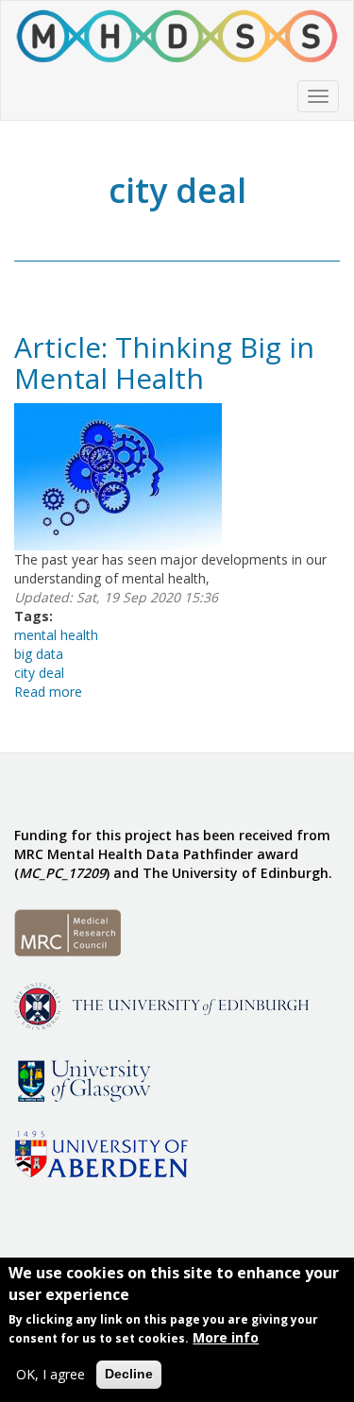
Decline (129, 1373)
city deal (39, 673)
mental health (56, 635)
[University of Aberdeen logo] (101, 1152)
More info (226, 1337)
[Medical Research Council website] (67, 931)
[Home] (177, 36)
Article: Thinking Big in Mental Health (164, 362)
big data (38, 654)
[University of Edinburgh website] (161, 1005)
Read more (48, 692)
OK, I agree (50, 1374)
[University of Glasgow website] (82, 1079)
